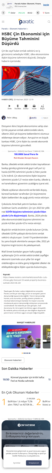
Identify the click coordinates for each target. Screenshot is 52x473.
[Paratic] (26, 22)
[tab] (22, 353)
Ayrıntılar (16, 463)
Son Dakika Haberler (17, 368)
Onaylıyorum (34, 463)
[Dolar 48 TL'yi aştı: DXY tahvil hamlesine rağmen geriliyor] (21, 337)
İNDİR (46, 5)
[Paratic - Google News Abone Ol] (39, 119)
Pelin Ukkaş (12, 117)
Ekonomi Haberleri (18, 28)
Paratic (5, 28)
